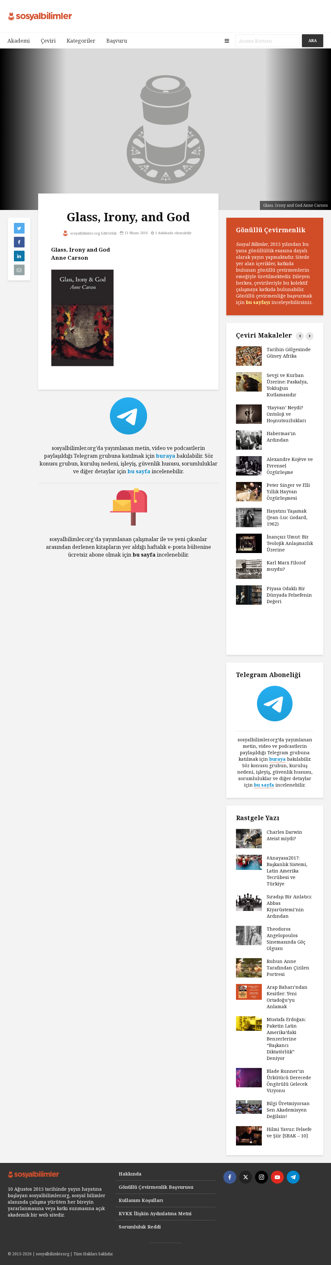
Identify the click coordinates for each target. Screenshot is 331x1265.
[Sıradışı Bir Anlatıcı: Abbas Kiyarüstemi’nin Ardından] (249, 902)
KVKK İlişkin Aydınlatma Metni (155, 1213)
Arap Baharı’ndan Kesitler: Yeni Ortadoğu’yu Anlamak (287, 996)
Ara (312, 40)
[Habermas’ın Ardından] (249, 439)
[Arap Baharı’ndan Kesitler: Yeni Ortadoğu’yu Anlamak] (249, 991)
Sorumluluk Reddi (140, 1227)
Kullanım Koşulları (141, 1200)
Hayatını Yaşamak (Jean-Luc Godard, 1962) (287, 517)
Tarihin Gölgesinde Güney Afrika (289, 352)
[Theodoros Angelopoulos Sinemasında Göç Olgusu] (249, 935)
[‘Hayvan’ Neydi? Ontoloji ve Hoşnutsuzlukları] (249, 414)
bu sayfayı (258, 302)
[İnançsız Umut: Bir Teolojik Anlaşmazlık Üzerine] (249, 543)
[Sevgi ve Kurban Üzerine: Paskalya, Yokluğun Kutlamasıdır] (249, 381)
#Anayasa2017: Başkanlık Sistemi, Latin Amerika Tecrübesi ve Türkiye (287, 871)
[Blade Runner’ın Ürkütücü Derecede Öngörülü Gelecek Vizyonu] (249, 1077)
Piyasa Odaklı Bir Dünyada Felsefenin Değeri (289, 594)
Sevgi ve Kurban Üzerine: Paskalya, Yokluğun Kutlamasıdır (287, 385)
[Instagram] (261, 1177)
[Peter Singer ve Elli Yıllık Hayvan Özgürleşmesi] (249, 491)
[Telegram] (293, 1177)
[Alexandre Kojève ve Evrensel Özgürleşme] (249, 465)
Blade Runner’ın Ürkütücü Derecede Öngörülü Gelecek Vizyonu (289, 1080)
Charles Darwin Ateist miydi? (284, 835)
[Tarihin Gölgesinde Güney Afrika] (249, 355)
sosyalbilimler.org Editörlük (93, 233)
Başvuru (116, 40)
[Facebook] (229, 1177)
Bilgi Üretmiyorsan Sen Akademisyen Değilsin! (288, 1109)
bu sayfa (138, 471)
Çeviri (48, 40)
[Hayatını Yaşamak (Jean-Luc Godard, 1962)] (249, 517)
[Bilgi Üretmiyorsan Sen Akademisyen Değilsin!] (249, 1106)
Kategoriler (81, 40)
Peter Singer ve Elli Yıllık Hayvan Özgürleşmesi (288, 491)
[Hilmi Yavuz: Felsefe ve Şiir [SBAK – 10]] (249, 1135)
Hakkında (130, 1174)
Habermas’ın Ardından (281, 436)
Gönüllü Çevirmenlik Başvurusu (156, 1187)
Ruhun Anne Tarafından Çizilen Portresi (288, 967)
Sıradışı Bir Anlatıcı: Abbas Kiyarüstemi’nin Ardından (289, 906)
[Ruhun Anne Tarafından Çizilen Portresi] (249, 967)
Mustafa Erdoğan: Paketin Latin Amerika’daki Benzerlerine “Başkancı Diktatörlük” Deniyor (286, 1038)
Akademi (18, 40)
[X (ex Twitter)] (245, 1177)
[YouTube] (277, 1177)
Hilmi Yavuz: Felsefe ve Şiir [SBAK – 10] (289, 1132)
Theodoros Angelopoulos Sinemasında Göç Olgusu (286, 938)
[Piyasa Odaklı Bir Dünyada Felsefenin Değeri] (249, 594)
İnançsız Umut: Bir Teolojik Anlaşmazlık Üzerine (290, 543)
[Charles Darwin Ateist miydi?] (249, 838)
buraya (165, 455)
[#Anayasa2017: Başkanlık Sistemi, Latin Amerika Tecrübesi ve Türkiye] (249, 862)
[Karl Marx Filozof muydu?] (249, 569)
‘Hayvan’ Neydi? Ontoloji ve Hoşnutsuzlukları (286, 413)
